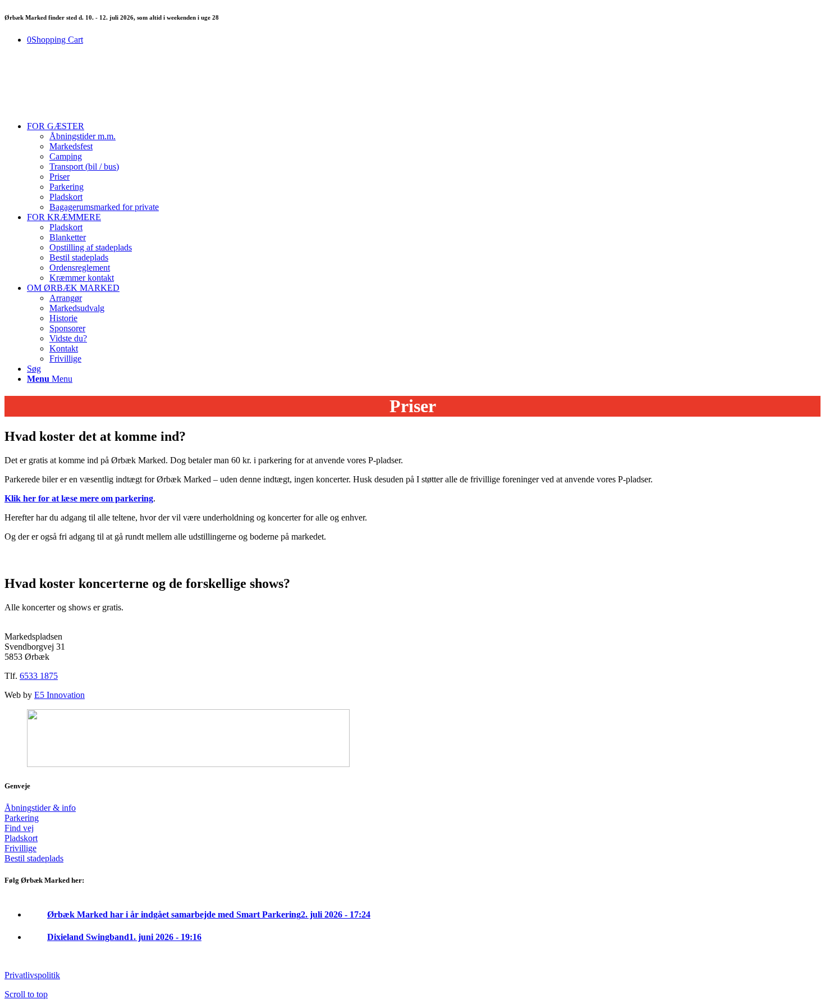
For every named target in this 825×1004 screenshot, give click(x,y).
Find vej (19, 828)
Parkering (21, 818)
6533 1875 (39, 676)
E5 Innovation (59, 695)
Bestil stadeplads (33, 858)
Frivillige (20, 848)
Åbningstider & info (40, 808)
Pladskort (21, 838)
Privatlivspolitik (32, 975)
